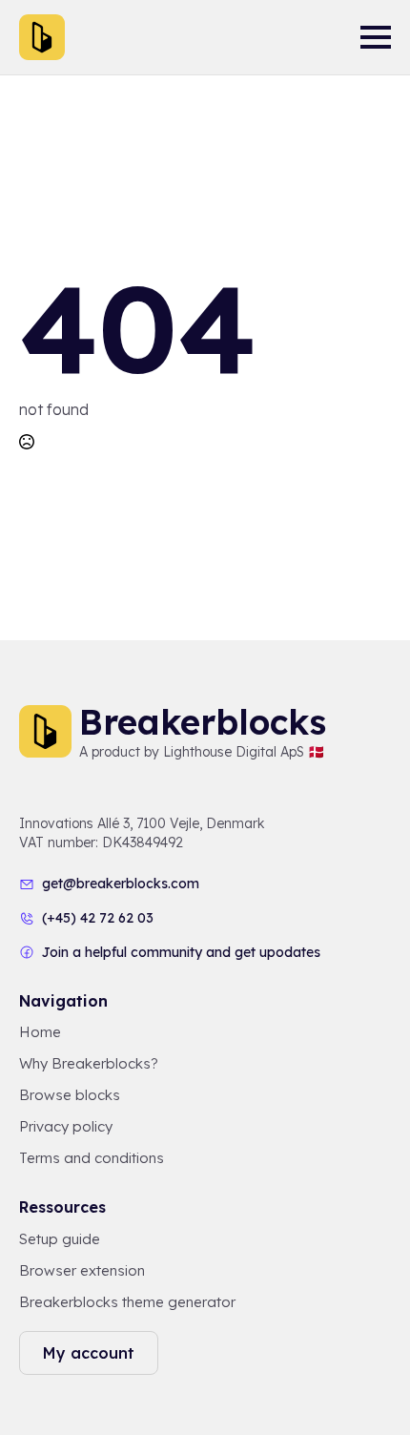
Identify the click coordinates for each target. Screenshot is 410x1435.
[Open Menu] (375, 37)
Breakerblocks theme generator (127, 1302)
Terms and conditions (91, 1158)
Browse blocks (69, 1095)
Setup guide (59, 1239)
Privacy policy (66, 1126)
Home (40, 1032)
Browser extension (82, 1270)
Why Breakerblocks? (88, 1063)
